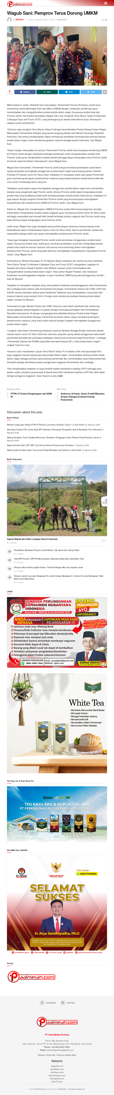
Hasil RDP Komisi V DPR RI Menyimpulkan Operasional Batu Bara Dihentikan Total (49, 558)
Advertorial (62, 19)
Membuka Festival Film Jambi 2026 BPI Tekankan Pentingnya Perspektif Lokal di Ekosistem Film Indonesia (54, 429)
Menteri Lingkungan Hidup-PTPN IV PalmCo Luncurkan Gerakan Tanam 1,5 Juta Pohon (46, 424)
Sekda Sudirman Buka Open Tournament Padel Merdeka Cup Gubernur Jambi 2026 (44, 450)
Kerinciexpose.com (57, 1075)
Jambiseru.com (57, 1072)
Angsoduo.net (57, 1066)
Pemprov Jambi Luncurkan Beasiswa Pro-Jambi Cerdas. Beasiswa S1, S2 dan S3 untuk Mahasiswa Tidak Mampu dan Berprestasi (58, 577)
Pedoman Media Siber (66, 1055)
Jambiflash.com (57, 1069)
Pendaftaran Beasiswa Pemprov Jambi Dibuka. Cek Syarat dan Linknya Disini (46, 550)
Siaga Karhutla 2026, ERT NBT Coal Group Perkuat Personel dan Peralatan (40, 445)
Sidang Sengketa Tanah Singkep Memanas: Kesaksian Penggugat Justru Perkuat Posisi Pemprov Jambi (53, 437)
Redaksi (41, 1055)
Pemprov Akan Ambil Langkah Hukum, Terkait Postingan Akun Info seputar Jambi (48, 567)
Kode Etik (51, 1055)
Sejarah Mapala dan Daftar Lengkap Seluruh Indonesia (32, 538)
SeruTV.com (57, 1081)
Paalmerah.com (40, 1089)
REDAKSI (20, 19)
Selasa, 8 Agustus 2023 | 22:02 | (41, 19)
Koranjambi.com (57, 1078)
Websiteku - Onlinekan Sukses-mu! (72, 1089)
